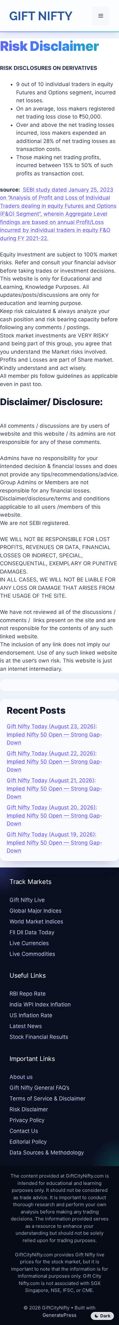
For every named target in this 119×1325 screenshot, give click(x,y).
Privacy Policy (27, 1120)
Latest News (26, 1026)
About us (21, 1077)
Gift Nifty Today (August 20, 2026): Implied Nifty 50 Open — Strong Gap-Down (54, 815)
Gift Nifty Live (27, 900)
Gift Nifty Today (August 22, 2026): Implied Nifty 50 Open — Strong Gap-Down (54, 761)
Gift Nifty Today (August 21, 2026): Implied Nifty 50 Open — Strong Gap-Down (54, 788)
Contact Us (24, 1131)
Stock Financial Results (39, 1037)
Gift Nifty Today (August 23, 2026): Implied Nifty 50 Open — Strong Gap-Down (54, 734)
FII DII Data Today (32, 932)
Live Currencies (29, 943)
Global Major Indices (36, 910)
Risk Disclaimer (29, 1109)
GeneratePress (59, 1315)
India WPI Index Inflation (40, 1004)
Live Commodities (32, 954)
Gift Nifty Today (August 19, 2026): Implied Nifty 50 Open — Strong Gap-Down (54, 842)
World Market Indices (36, 921)
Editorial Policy (28, 1141)
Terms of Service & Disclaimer (47, 1098)
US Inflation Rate (31, 1015)
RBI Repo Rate (28, 993)
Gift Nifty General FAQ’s (39, 1087)
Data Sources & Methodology (47, 1152)
